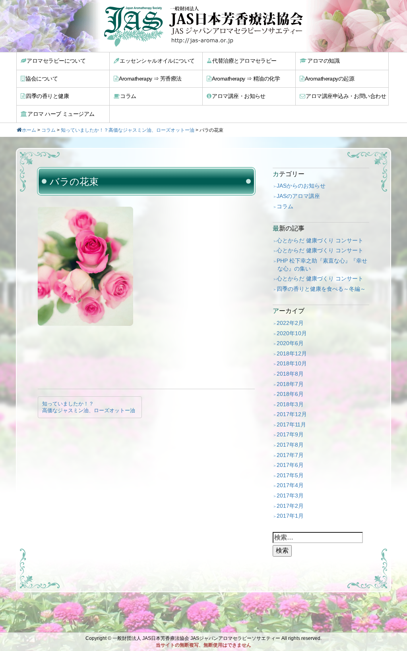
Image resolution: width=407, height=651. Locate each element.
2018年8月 (290, 374)
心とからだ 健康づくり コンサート (320, 240)
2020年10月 (292, 333)
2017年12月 (292, 414)
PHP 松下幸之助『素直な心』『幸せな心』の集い (322, 264)
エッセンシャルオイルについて (157, 61)
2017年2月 (290, 506)
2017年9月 (290, 434)
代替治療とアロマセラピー (244, 61)
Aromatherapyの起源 (329, 78)
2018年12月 (292, 353)
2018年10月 (292, 363)
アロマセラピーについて (56, 61)
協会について (41, 78)
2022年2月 (290, 323)
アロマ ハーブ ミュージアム (60, 114)
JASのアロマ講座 (298, 196)
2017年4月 (290, 485)
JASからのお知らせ (301, 185)
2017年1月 (290, 516)
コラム (128, 96)
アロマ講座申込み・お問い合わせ (346, 96)
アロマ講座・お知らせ (238, 96)
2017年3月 (290, 495)
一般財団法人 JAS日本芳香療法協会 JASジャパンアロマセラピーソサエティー (196, 638)
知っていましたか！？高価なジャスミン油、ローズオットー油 (127, 130)
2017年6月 (290, 465)
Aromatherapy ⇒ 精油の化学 (246, 78)
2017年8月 (290, 445)
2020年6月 (290, 343)
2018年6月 (290, 394)
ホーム (29, 130)
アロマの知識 (323, 61)
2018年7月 (290, 384)
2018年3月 (290, 404)
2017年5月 (290, 475)
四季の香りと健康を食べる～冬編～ (321, 289)
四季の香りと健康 (47, 96)
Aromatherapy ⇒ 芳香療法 (150, 78)
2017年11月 (291, 424)
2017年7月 (290, 455)
